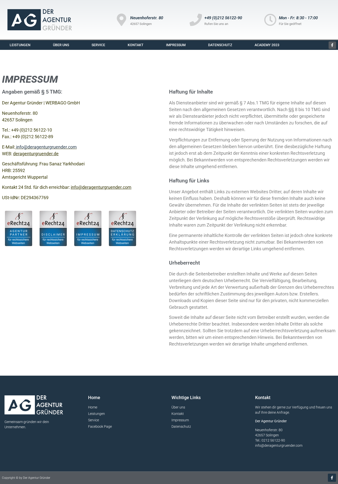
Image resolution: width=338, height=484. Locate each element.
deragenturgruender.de (36, 153)
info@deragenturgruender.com (101, 187)
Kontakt (136, 45)
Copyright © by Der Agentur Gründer (26, 478)
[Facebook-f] (332, 45)
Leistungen (20, 45)
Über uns (61, 45)
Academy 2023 (267, 45)
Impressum (176, 45)
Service (98, 45)
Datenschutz (220, 45)
